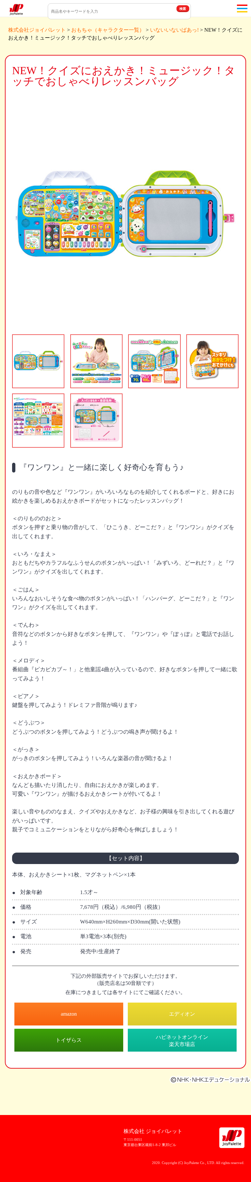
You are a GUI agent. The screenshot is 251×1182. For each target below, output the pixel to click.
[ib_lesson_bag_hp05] (38, 420)
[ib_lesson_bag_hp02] (96, 361)
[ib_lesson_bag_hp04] (212, 361)
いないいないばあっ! (174, 30)
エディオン (182, 1014)
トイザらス (69, 1040)
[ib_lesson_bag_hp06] (96, 420)
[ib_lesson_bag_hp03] (154, 361)
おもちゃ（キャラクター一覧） (107, 30)
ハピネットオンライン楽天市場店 (182, 1040)
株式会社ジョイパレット (37, 30)
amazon (69, 1014)
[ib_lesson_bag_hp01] (38, 361)
